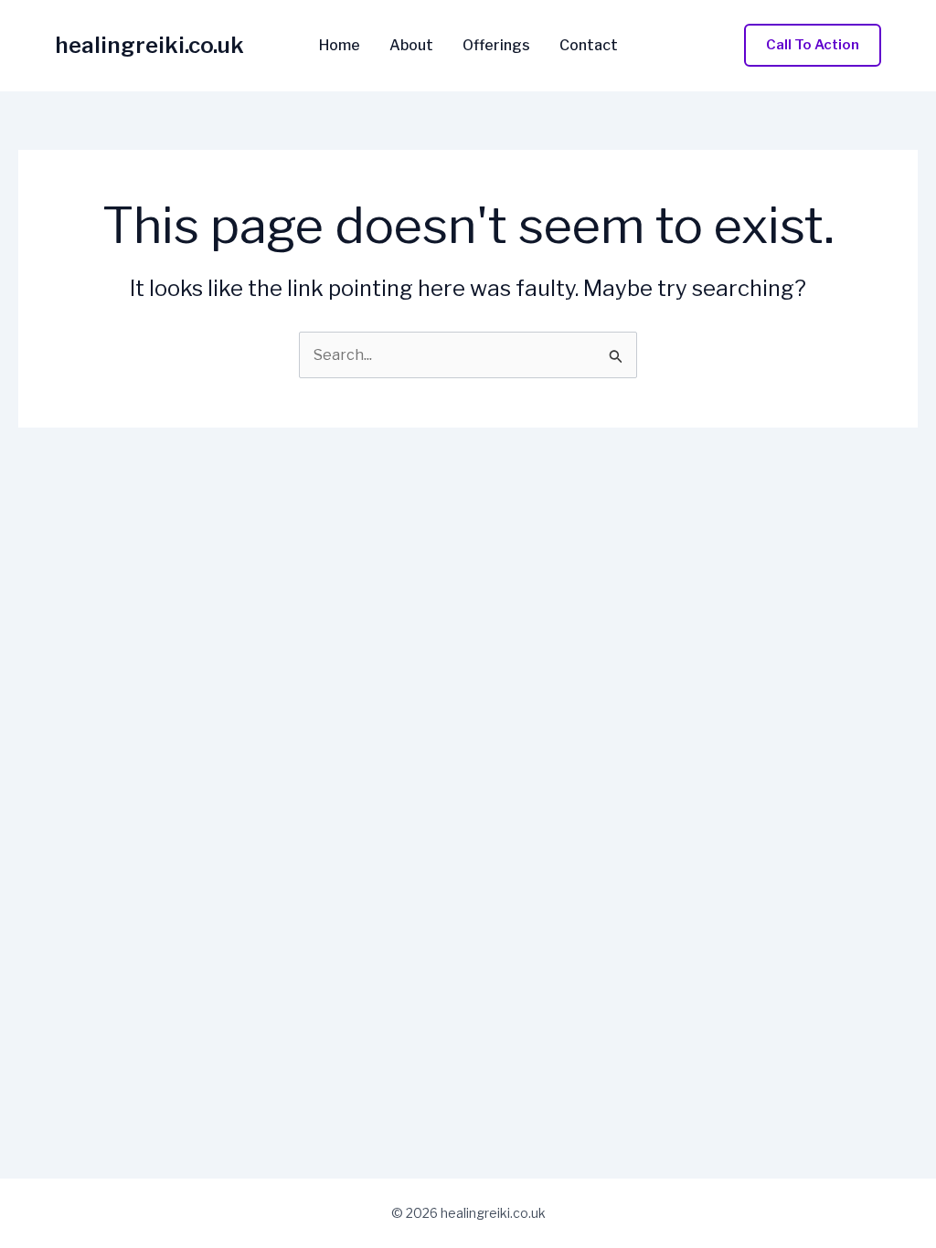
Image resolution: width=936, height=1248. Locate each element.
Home (339, 45)
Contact (588, 45)
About (411, 45)
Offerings (496, 45)
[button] (812, 45)
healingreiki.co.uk (149, 45)
